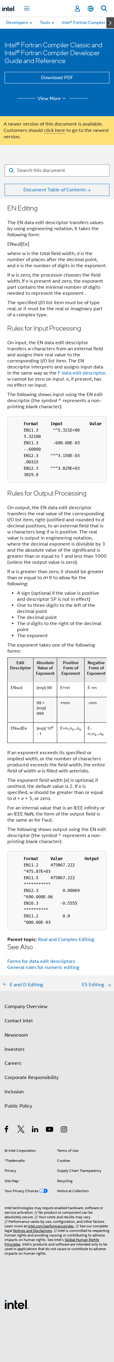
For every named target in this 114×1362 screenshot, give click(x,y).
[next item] (110, 22)
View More (49, 99)
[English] (90, 8)
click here (54, 130)
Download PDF (57, 78)
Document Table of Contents (54, 190)
